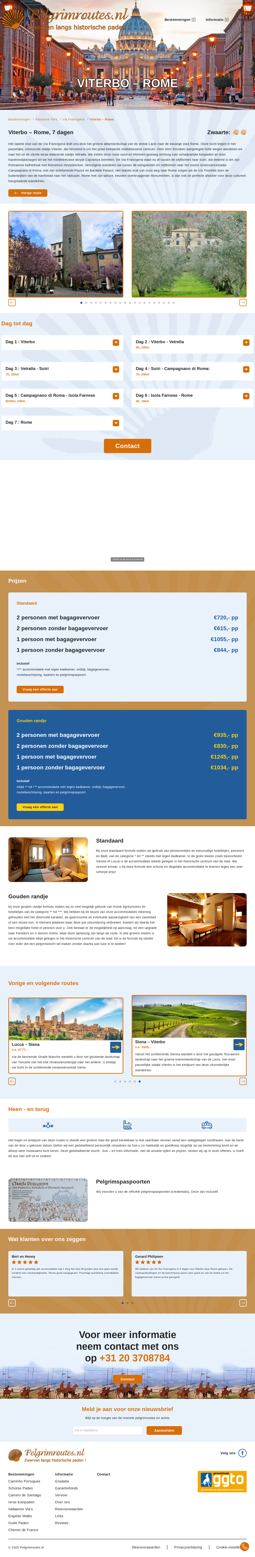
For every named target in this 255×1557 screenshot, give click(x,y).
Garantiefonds (66, 1488)
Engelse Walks (20, 1516)
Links (59, 1516)
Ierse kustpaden (21, 1502)
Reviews (62, 1523)
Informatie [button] (215, 20)
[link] (115, 1047)
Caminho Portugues (24, 1481)
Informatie (64, 1474)
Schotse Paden (20, 1488)
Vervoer (61, 1495)
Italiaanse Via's (46, 119)
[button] (12, 302)
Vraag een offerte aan (40, 689)
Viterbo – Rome (102, 119)
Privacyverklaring (188, 1547)
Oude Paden (18, 1523)
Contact (245, 20)
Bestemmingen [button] (177, 20)
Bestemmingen (19, 119)
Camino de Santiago (24, 1495)
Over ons (62, 1502)
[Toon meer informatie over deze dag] (116, 342)
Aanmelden (164, 1430)
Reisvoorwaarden (69, 1509)
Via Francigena (73, 119)
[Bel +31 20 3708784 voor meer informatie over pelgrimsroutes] (244, 1546)
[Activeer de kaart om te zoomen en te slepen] (127, 515)
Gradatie (62, 1481)
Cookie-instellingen (231, 1547)
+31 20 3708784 (135, 1357)
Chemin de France (23, 1530)
